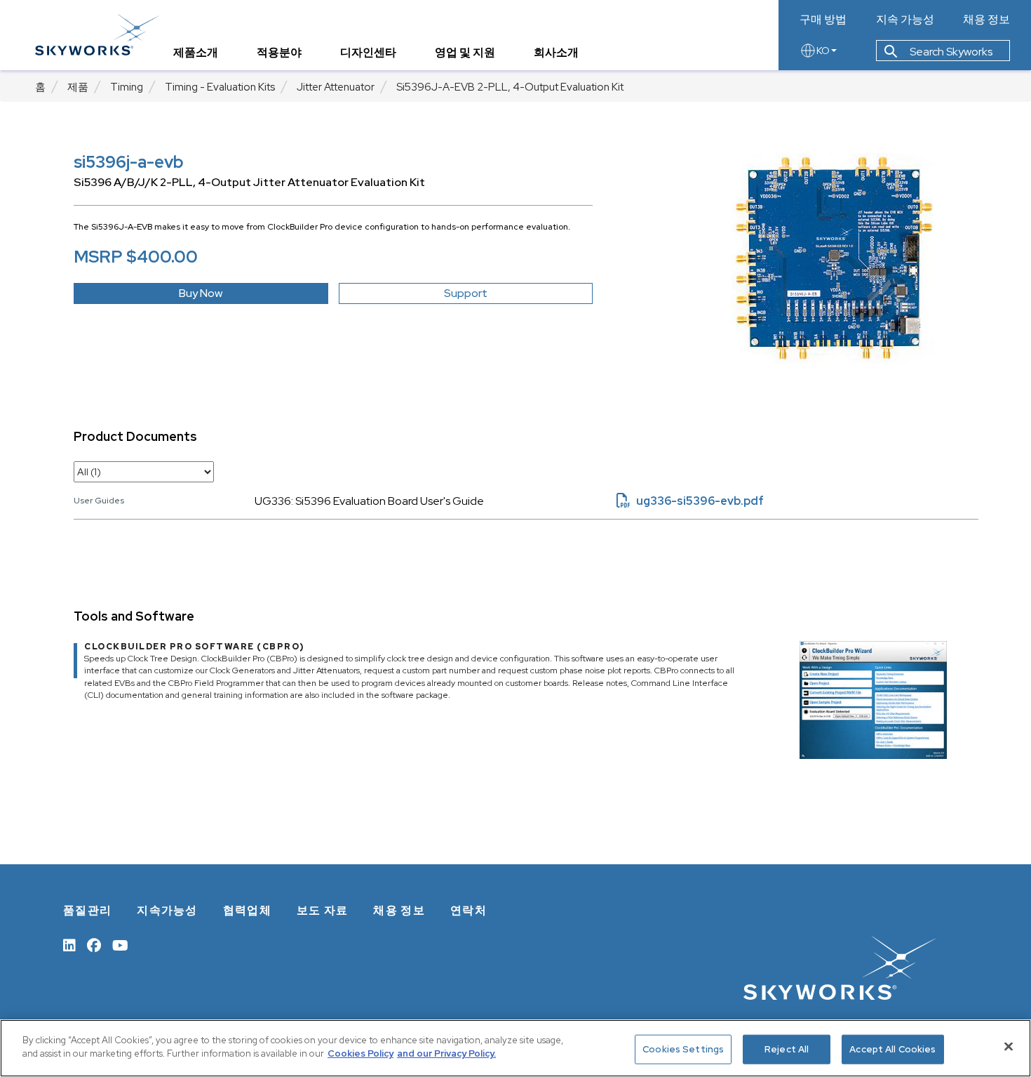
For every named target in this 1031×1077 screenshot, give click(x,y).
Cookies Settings (683, 1049)
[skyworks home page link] (97, 34)
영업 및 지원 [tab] (465, 52)
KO (823, 50)
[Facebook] (94, 944)
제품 (77, 87)
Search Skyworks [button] (950, 51)
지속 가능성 (905, 19)
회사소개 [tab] (556, 52)
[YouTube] (120, 944)
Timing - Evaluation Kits (220, 87)
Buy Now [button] (200, 293)
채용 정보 (986, 19)
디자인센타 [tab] (368, 52)
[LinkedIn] (69, 944)
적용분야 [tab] (279, 52)
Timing (126, 87)
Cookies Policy (360, 1053)
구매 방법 (823, 19)
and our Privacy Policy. (446, 1053)
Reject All (786, 1049)
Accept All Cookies (892, 1049)
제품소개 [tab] (195, 52)
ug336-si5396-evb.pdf (690, 501)
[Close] (1008, 1046)
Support (465, 293)
